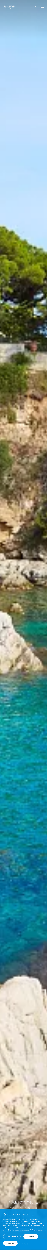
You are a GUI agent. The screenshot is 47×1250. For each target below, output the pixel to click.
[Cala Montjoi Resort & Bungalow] (9, 6)
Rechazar (10, 1243)
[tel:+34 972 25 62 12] (36, 7)
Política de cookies (36, 1230)
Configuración (12, 1236)
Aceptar (30, 1236)
